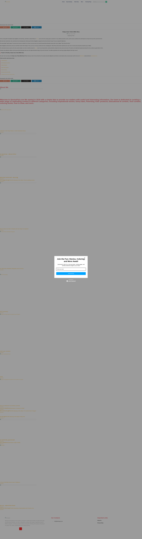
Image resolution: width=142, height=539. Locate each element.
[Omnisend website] (71, 280)
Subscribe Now (71, 273)
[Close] (85, 258)
